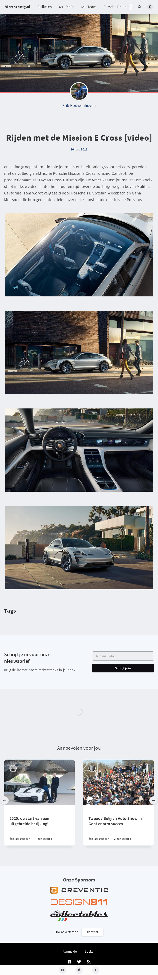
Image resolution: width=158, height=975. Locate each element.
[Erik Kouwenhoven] (79, 92)
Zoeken (90, 951)
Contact (92, 932)
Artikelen (44, 6)
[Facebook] (62, 970)
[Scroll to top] (96, 970)
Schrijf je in (123, 668)
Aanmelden (71, 951)
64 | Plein (66, 6)
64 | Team (88, 6)
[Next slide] (153, 800)
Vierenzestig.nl (17, 6)
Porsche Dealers (116, 6)
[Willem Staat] (92, 768)
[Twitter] (79, 970)
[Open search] (139, 7)
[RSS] (89, 962)
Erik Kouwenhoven (79, 105)
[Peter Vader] (13, 768)
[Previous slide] (4, 800)
